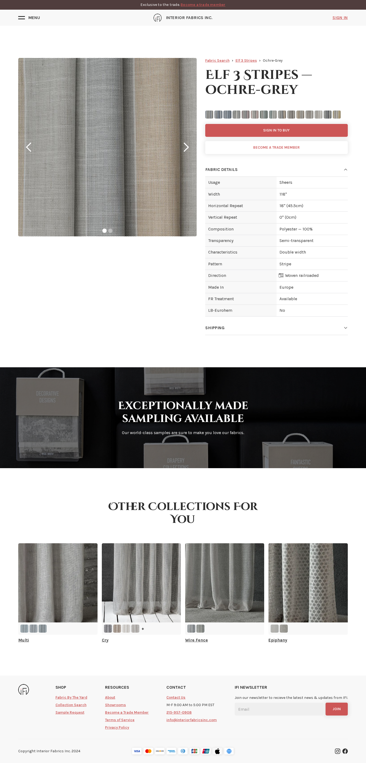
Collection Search (71, 705)
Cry (105, 640)
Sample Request (69, 712)
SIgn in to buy (276, 130)
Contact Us (175, 697)
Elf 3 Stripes (246, 60)
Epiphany (277, 640)
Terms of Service (120, 720)
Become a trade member (203, 4)
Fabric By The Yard (71, 697)
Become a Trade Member (127, 712)
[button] (29, 18)
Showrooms (115, 705)
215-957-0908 (179, 712)
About (110, 697)
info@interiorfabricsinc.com (191, 720)
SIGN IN (340, 17)
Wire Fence (196, 640)
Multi (23, 640)
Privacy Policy (117, 727)
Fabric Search (217, 60)
